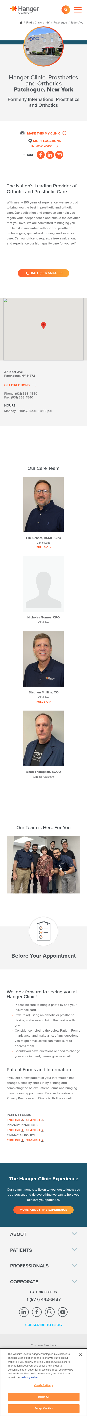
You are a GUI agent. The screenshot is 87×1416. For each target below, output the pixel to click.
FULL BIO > (43, 547)
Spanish (33, 1120)
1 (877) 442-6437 (44, 1299)
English (13, 1120)
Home (21, 22)
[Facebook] (41, 155)
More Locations (46, 143)
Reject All (43, 1397)
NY (48, 22)
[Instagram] (50, 1312)
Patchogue (60, 22)
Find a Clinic (34, 22)
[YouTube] (63, 1312)
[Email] (59, 155)
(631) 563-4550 (26, 394)
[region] (43, 1382)
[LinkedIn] (50, 155)
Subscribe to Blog (43, 1325)
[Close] (80, 1354)
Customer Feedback (43, 1345)
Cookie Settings (43, 1385)
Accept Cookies (43, 1408)
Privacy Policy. (29, 1377)
